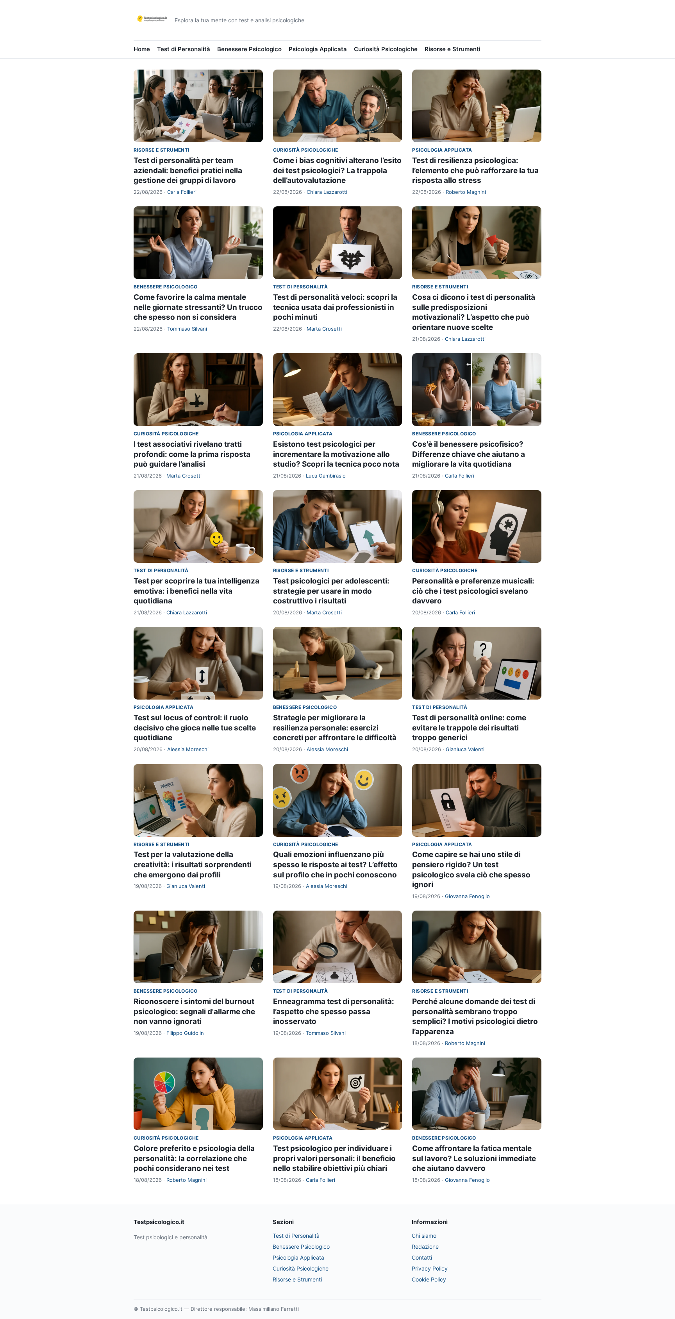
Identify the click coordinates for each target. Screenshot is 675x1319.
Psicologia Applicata (318, 49)
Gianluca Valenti (465, 749)
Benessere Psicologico (249, 49)
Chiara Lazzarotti (327, 192)
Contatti (422, 1257)
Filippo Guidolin (185, 1033)
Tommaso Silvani (187, 329)
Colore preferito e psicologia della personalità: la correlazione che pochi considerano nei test (194, 1158)
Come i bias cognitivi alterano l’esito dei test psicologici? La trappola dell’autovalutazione (337, 170)
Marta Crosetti (324, 329)
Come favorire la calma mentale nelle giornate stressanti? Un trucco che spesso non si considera (198, 307)
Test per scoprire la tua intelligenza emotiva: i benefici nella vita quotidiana (196, 590)
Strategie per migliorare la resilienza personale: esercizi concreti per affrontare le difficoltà (334, 727)
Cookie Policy (429, 1279)
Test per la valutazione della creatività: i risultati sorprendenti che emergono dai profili (193, 864)
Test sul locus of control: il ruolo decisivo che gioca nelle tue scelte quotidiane (195, 727)
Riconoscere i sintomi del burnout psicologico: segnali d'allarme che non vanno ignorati (194, 1011)
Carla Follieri (181, 192)
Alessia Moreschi (188, 749)
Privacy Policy (430, 1268)
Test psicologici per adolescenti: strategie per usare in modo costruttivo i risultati (331, 590)
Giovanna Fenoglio (467, 896)
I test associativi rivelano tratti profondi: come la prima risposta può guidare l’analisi (192, 454)
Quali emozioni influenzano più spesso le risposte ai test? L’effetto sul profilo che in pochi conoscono (335, 864)
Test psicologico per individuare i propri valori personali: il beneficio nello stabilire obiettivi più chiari (334, 1158)
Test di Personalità (183, 49)
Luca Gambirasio (326, 475)
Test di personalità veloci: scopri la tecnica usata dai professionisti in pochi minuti (335, 307)
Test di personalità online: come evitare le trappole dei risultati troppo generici (469, 727)
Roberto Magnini (466, 192)
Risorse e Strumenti (452, 49)
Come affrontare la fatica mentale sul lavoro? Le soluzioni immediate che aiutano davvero (474, 1158)
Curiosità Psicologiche (386, 49)
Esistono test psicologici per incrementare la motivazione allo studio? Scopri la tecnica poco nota (336, 454)
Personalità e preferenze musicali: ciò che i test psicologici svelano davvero (473, 590)
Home (142, 49)
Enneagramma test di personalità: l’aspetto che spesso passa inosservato (333, 1011)
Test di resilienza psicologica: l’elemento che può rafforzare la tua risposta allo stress (475, 170)
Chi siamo (424, 1235)
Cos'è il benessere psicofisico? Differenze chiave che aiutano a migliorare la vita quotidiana (468, 454)
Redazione (425, 1246)
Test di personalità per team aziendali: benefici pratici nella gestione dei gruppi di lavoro (188, 170)
